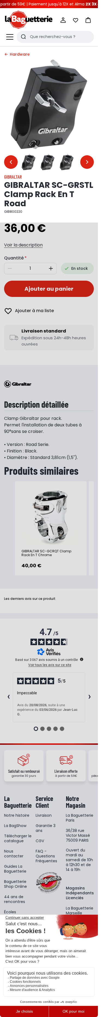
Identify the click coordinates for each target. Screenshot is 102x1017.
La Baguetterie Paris (79, 818)
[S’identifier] (63, 20)
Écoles (10, 912)
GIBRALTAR (13, 177)
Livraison (44, 815)
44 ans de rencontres (14, 899)
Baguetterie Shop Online (15, 884)
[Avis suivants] (89, 697)
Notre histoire (16, 815)
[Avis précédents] (8, 697)
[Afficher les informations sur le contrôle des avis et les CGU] (81, 659)
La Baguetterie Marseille (79, 910)
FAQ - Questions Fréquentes (46, 856)
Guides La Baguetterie (15, 869)
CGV (40, 841)
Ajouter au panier (48, 289)
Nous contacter (13, 853)
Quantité (14, 258)
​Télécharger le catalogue (18, 838)
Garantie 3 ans (45, 828)
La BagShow (15, 825)
